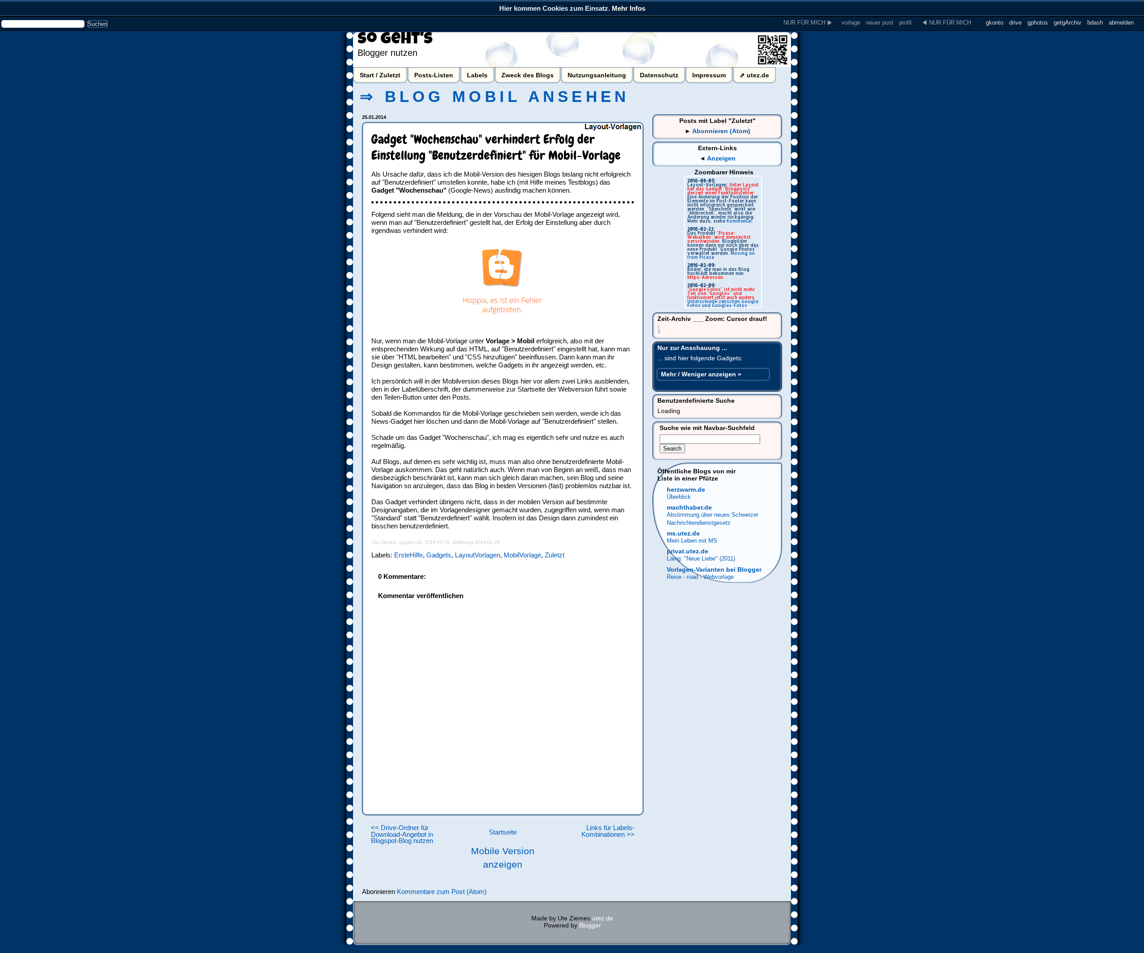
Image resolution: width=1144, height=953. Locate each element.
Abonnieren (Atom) (721, 131)
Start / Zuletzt (380, 75)
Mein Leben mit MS (692, 540)
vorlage (850, 22)
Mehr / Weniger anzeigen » (701, 374)
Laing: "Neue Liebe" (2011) (701, 558)
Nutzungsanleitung (597, 75)
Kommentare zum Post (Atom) (442, 891)
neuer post (879, 22)
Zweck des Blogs (527, 75)
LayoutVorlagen (477, 555)
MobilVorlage (522, 555)
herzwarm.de (686, 489)
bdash (1095, 22)
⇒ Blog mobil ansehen (495, 96)
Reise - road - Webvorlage (700, 576)
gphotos (1037, 22)
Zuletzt (554, 555)
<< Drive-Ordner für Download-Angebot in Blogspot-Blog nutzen (402, 834)
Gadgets (438, 555)
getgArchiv (1067, 22)
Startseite (503, 832)
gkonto (994, 22)
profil (905, 22)
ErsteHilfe (408, 555)
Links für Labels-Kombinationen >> (608, 831)
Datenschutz (659, 75)
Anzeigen (721, 158)
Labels (477, 75)
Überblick (679, 496)
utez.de (602, 918)
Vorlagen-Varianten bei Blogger (714, 569)
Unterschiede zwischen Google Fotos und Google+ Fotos (722, 303)
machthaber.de (689, 507)
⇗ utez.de (754, 75)
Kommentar (739, 220)
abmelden (1121, 22)
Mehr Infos (628, 8)
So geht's (395, 40)
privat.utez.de (687, 551)
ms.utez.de (683, 533)
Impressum (709, 75)
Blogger (590, 925)
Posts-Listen (433, 75)
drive (1015, 22)
